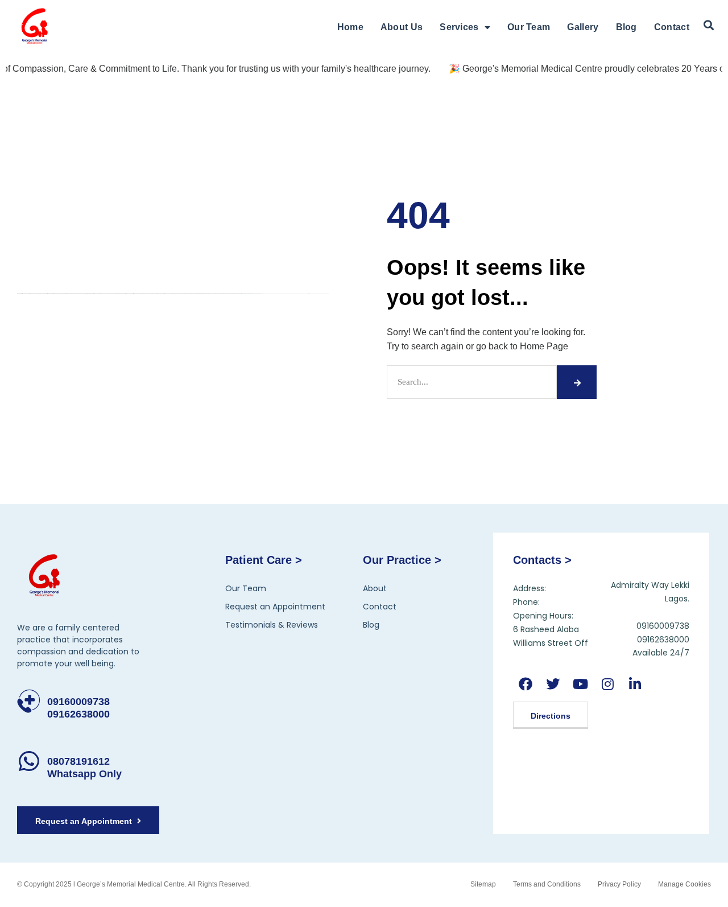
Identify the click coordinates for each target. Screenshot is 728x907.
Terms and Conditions (547, 884)
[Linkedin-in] (635, 683)
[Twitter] (552, 683)
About (375, 588)
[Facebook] (525, 683)
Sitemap (483, 884)
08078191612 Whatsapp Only (84, 768)
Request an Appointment (275, 606)
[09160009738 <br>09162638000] (28, 701)
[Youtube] (580, 683)
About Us (401, 27)
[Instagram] (607, 683)
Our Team (528, 27)
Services (459, 27)
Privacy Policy (619, 884)
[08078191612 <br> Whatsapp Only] (28, 761)
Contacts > (542, 560)
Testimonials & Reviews (271, 624)
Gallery (582, 27)
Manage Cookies (684, 884)
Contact (671, 27)
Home (350, 27)
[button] (708, 25)
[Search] (576, 382)
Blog (626, 27)
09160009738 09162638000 (78, 708)
